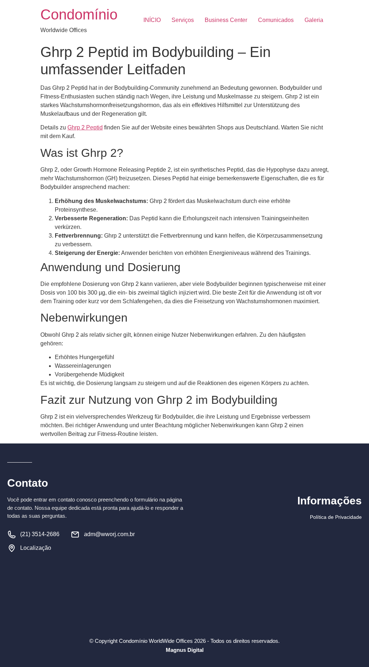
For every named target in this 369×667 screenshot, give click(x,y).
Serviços (183, 20)
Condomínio (78, 14)
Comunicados (276, 20)
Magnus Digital (185, 650)
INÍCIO (152, 20)
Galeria (313, 20)
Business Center (226, 20)
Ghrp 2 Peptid (85, 127)
